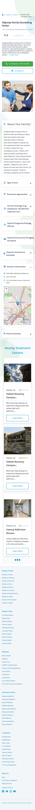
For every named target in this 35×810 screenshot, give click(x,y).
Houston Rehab (7, 624)
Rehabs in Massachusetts (10, 593)
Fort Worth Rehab (7, 615)
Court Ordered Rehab (8, 681)
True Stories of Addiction (9, 780)
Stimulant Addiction (8, 696)
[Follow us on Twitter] (7, 791)
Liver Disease (6, 671)
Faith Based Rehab (8, 758)
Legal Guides (6, 677)
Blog (3, 777)
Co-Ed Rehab (6, 746)
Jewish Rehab (6, 749)
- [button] (6, 291)
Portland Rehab (7, 640)
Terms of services (16, 803)
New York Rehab (7, 637)
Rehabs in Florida (7, 574)
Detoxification (6, 737)
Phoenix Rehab (6, 634)
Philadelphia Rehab (8, 628)
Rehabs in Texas (7, 584)
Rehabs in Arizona (7, 587)
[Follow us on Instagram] (11, 791)
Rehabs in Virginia (7, 603)
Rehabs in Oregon (7, 596)
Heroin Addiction (7, 724)
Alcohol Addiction (7, 702)
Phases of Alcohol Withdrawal (11, 668)
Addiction (5, 652)
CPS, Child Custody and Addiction (12, 684)
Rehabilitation (6, 740)
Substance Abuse (8, 692)
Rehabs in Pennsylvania (9, 600)
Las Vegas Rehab (7, 631)
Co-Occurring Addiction (9, 765)
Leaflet (29, 324)
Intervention (6, 674)
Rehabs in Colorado (8, 590)
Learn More (17, 418)
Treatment (6, 733)
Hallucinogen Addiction (9, 709)
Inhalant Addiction (7, 715)
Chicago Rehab (6, 643)
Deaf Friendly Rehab (8, 762)
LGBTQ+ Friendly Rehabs (9, 665)
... (13, 55)
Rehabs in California (8, 578)
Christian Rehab (7, 752)
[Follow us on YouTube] (14, 791)
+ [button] (6, 288)
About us (5, 773)
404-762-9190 (11, 277)
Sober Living (6, 743)
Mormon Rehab (7, 755)
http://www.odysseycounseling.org (17, 273)
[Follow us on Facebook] (3, 791)
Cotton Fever (6, 662)
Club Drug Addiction (8, 721)
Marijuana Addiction (8, 712)
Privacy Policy (27, 803)
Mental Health (6, 656)
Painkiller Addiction (8, 705)
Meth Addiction (6, 718)
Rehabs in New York (8, 581)
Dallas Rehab (6, 618)
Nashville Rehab (7, 621)
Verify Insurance (7, 783)
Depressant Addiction (8, 699)
